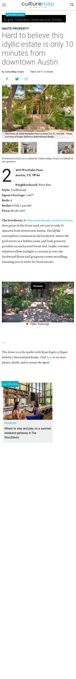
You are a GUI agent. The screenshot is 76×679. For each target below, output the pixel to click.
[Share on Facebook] (7, 79)
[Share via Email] (26, 79)
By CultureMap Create (13, 72)
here (49, 357)
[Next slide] (69, 111)
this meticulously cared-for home (49, 220)
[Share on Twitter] (17, 79)
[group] (10, 148)
